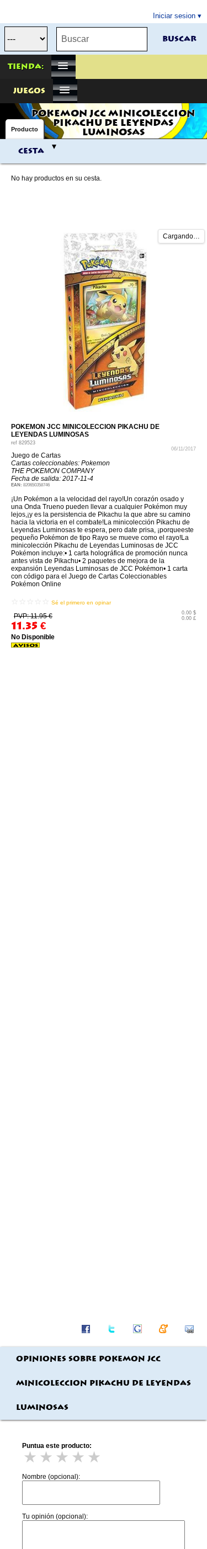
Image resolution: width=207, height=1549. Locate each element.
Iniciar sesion (174, 16)
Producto (24, 129)
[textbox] (101, 39)
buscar (179, 39)
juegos (29, 91)
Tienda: (26, 66)
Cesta (31, 151)
